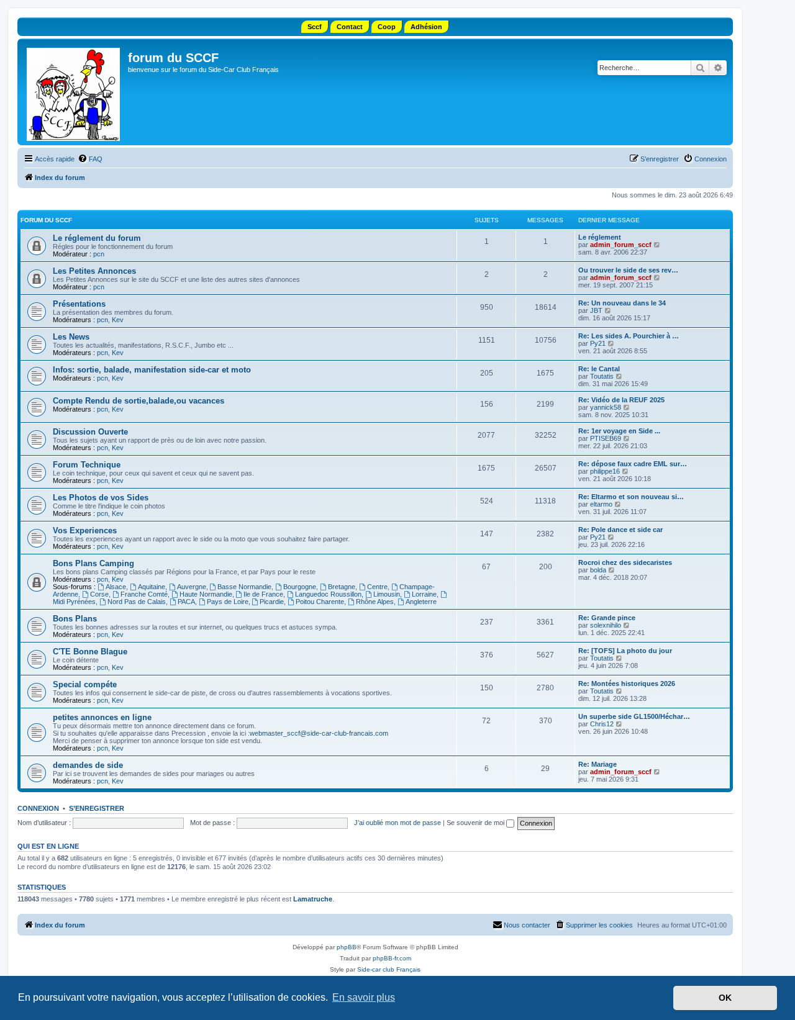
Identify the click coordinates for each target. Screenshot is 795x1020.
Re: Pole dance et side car (620, 529)
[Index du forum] (74, 92)
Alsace (116, 586)
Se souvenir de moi (476, 822)
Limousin (386, 594)
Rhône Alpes (375, 601)
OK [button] (725, 998)
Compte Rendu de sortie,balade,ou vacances (138, 400)
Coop (387, 26)
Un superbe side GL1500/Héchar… (634, 716)
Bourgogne (299, 586)
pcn (98, 254)
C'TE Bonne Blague (90, 651)
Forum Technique (86, 464)
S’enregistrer (96, 808)
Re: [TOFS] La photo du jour (625, 650)
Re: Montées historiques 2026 (626, 683)
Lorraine (424, 594)
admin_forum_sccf (621, 244)
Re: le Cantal (599, 368)
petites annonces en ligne (102, 717)
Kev (118, 319)
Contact (350, 26)
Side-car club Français (388, 969)
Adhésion (426, 26)
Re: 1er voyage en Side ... (619, 431)
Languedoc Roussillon (328, 594)
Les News (71, 336)
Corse (99, 594)
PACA (186, 601)
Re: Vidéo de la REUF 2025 (621, 400)
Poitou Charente (320, 601)
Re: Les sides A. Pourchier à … (628, 336)
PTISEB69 (605, 438)
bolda (598, 570)
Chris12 (602, 724)
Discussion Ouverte (90, 431)
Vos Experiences (85, 530)
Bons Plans (75, 618)
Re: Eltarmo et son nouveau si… (631, 496)
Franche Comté (144, 594)
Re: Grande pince (606, 617)
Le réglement (599, 237)
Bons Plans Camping (93, 563)
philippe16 (605, 471)
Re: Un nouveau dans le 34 (622, 303)
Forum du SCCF (46, 220)
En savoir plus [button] (363, 997)
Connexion (38, 808)
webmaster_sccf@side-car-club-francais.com (319, 733)
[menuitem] (90, 158)
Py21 (598, 343)
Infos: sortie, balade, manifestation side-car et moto (152, 369)
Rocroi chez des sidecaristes (625, 562)
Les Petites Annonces (94, 271)
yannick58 (605, 407)
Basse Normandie (244, 586)
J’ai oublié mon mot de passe (397, 822)
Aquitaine (151, 586)
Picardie (272, 601)
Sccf (314, 26)
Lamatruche (312, 899)
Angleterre (421, 601)
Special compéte (85, 684)
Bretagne (341, 586)
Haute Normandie (205, 594)
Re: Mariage (597, 764)
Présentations (79, 304)
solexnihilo (605, 625)
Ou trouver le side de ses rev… (628, 270)
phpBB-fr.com (392, 958)
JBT (596, 310)
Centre (377, 586)
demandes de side (88, 765)
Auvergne (191, 586)
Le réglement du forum (97, 238)
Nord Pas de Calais (136, 601)
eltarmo (601, 504)
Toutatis (602, 376)
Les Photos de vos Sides (100, 497)
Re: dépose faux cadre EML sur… (632, 463)
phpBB (347, 947)
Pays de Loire (227, 601)
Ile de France (263, 594)
